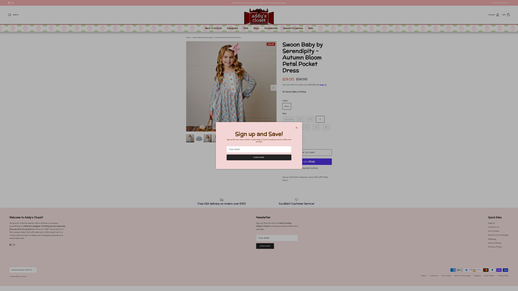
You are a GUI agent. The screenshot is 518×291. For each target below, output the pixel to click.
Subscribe (259, 157)
